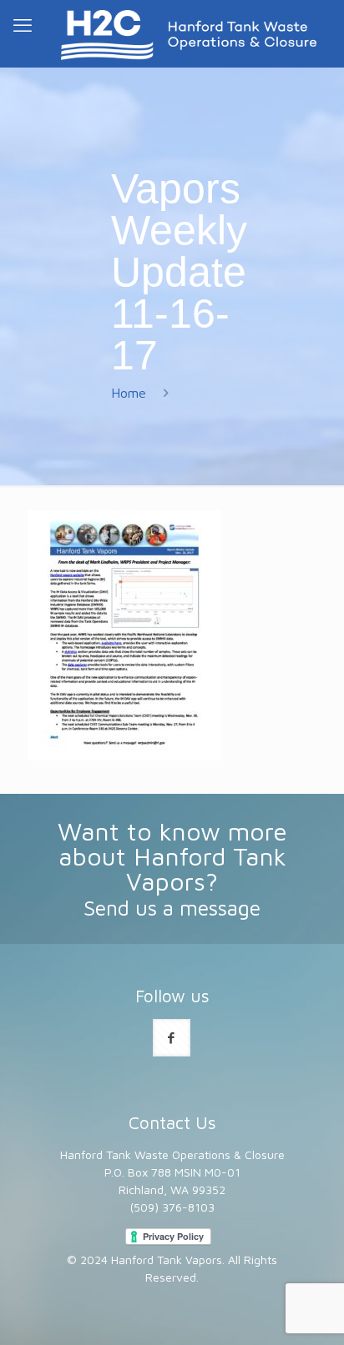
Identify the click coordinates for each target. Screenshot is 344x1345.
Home (128, 392)
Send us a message (172, 908)
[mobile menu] (22, 25)
